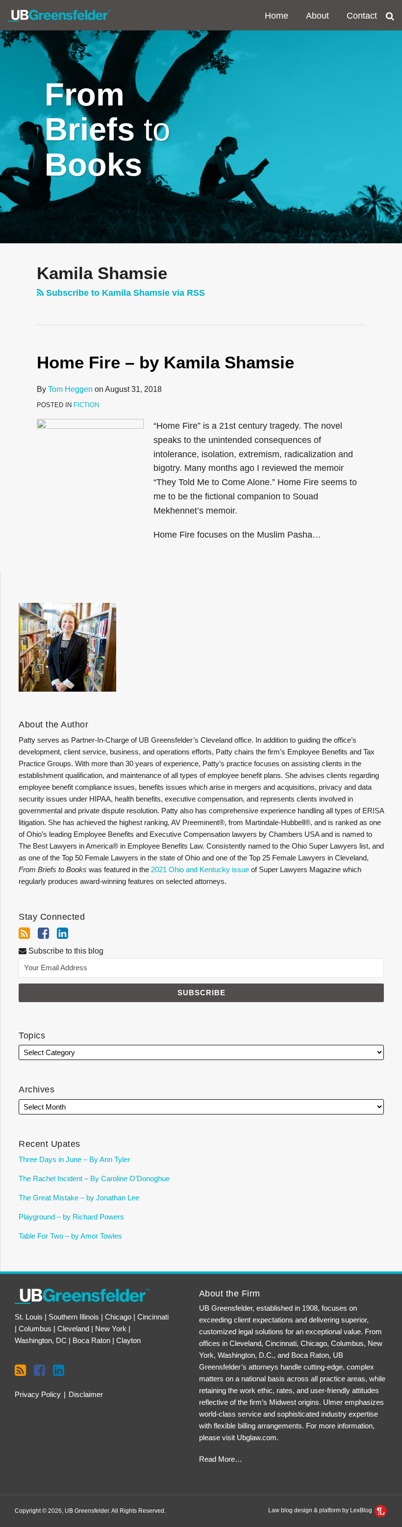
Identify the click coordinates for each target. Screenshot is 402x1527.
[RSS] (24, 933)
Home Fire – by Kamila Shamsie (165, 362)
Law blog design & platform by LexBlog (321, 1510)
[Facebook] (43, 933)
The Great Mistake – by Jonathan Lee (79, 1197)
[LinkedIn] (62, 933)
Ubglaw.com (256, 1437)
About (317, 16)
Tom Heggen (70, 389)
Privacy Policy (38, 1394)
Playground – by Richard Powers (71, 1217)
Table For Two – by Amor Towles (70, 1236)
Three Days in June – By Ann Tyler (74, 1159)
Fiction (86, 405)
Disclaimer (86, 1394)
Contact (362, 16)
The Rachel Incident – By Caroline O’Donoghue (94, 1178)
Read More (217, 1459)
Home (276, 16)
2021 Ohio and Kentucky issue (200, 869)
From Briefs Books (107, 129)
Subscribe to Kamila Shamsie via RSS (124, 293)
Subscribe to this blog (64, 951)
